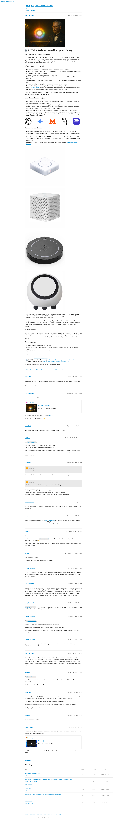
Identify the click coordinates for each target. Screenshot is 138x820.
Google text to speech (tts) (32, 773)
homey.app (31, 402)
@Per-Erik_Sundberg (30, 607)
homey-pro (32, 10)
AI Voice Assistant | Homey (41, 358)
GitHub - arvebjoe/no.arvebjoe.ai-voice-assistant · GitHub (62, 360)
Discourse (33, 817)
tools (31, 784)
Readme (51, 415)
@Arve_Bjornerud (31, 442)
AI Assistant (28, 801)
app (25, 10)
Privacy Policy (57, 814)
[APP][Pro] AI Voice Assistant (39, 5)
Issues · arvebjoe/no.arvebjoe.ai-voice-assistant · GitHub (56, 361)
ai (35, 10)
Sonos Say (28, 788)
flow (28, 10)
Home (26, 814)
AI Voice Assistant (44, 405)
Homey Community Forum (8, 1)
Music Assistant (35, 87)
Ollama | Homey (43, 741)
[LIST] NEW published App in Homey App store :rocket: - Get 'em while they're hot (46, 369)
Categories (32, 814)
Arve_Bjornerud (50, 520)
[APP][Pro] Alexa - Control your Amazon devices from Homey (43, 794)
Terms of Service (47, 814)
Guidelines (39, 814)
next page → (28, 760)
